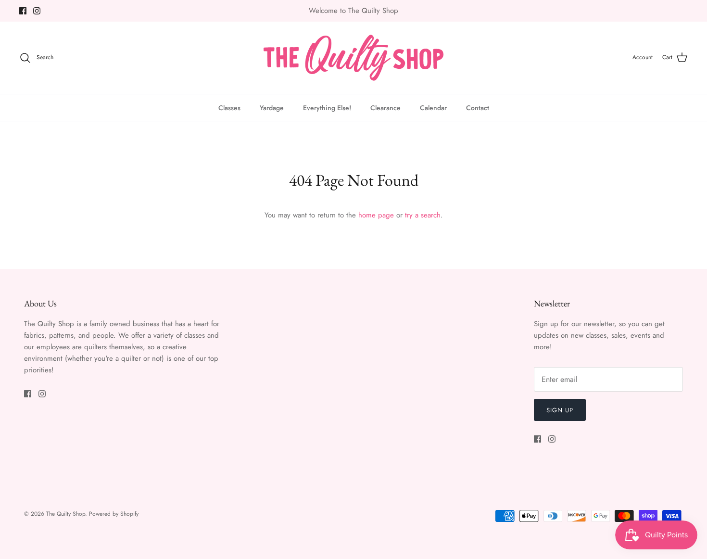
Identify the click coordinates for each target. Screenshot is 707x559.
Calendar (433, 108)
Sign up (559, 410)
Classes (229, 108)
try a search (423, 215)
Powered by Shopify (114, 513)
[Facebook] (22, 10)
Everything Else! (327, 108)
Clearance (385, 108)
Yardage (272, 108)
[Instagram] (36, 10)
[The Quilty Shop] (353, 57)
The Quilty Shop (65, 513)
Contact (477, 108)
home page (376, 215)
